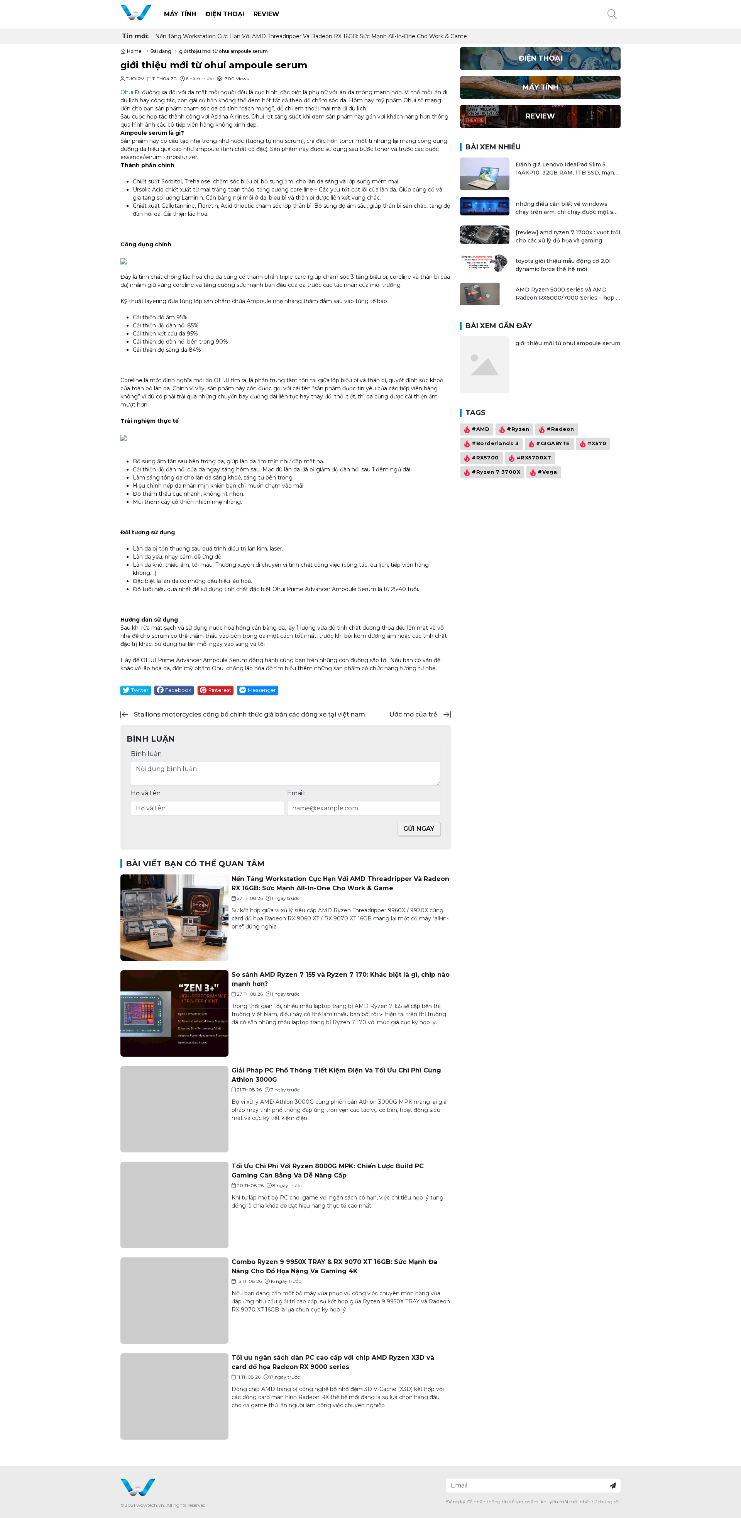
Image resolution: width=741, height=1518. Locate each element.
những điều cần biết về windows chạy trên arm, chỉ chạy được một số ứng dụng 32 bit (566, 208)
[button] (612, 14)
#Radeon (560, 429)
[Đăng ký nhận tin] (613, 1486)
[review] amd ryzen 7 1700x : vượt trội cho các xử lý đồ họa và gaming (568, 236)
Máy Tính (180, 14)
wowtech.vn (150, 1505)
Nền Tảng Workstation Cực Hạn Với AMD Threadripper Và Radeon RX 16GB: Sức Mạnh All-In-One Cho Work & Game (311, 36)
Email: (296, 793)
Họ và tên (146, 793)
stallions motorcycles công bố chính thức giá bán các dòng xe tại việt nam (249, 714)
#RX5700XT (534, 458)
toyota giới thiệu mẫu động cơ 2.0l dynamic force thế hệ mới (563, 265)
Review (266, 14)
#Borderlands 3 (495, 444)
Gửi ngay (418, 828)
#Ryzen (518, 429)
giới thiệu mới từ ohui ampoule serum (568, 343)
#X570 (597, 444)
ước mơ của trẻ (413, 714)
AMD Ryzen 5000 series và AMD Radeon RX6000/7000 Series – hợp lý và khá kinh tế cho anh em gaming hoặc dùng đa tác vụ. (568, 294)
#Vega (547, 472)
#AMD (480, 429)
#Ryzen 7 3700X (496, 472)
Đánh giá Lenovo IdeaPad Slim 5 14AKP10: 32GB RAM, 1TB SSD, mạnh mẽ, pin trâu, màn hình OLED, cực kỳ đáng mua (567, 169)
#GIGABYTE (553, 444)
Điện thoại (224, 14)
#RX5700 (485, 458)
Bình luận (146, 753)
